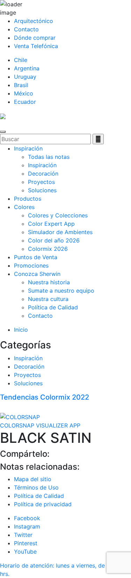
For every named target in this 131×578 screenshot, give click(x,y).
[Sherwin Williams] (3, 115)
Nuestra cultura (48, 298)
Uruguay (25, 76)
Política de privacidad (43, 504)
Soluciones (42, 190)
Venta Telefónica (36, 46)
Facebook (27, 518)
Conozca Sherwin (37, 273)
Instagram (27, 526)
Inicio (21, 329)
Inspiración (28, 148)
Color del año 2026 (54, 240)
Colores (24, 206)
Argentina (26, 68)
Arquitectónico (33, 20)
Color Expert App (51, 223)
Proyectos (41, 181)
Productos (27, 198)
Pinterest (25, 543)
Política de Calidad (53, 307)
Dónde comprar (35, 37)
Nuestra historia (49, 282)
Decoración (43, 173)
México (23, 93)
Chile (20, 59)
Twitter (23, 534)
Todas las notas (49, 156)
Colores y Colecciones (58, 215)
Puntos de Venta (35, 257)
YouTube (25, 551)
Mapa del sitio (32, 479)
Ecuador (25, 101)
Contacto (26, 29)
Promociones (31, 265)
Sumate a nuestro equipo (61, 290)
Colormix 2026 (48, 248)
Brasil (21, 85)
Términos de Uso (36, 487)
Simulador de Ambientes (60, 232)
